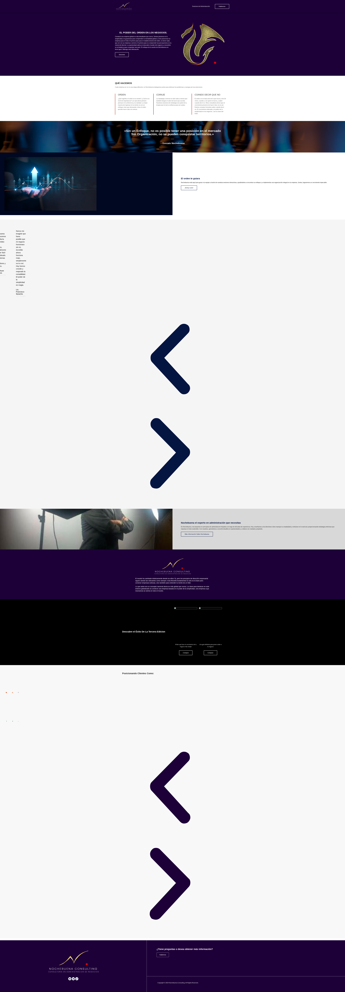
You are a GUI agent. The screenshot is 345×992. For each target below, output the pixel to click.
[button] (170, 359)
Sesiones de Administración (201, 6)
